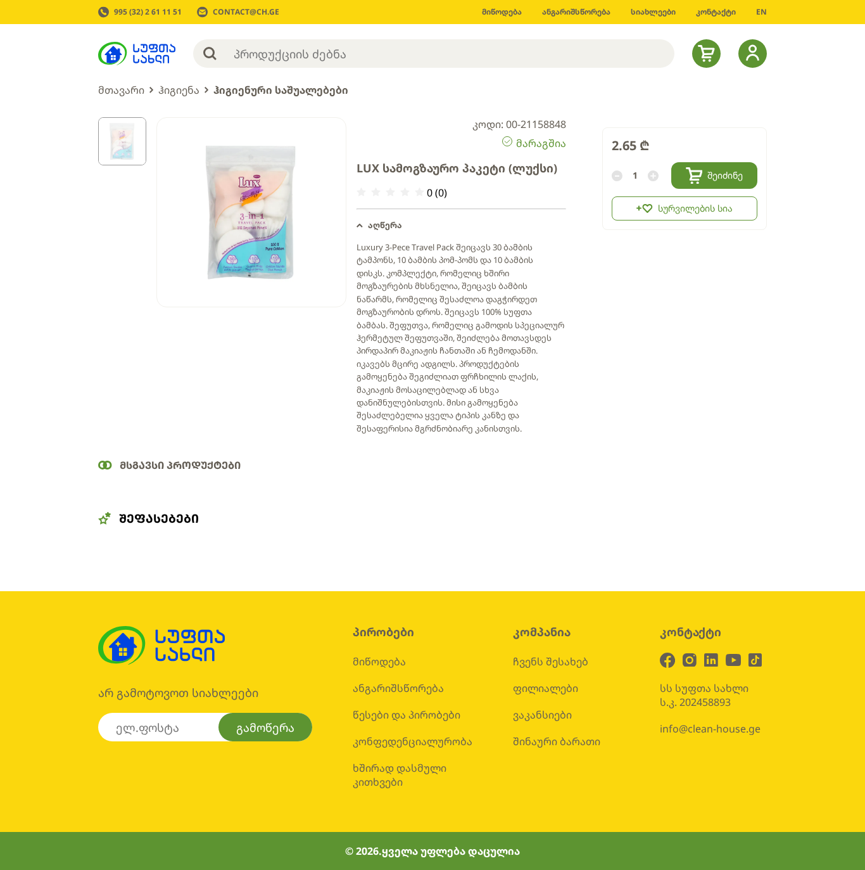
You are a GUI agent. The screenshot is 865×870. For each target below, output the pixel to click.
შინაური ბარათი (556, 741)
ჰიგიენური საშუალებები (280, 90)
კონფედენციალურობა (412, 741)
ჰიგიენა (178, 90)
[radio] (361, 192)
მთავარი (121, 90)
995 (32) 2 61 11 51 (148, 12)
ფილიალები (545, 688)
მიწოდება (379, 661)
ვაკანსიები (542, 715)
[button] (461, 226)
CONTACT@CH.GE (246, 12)
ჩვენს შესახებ (550, 661)
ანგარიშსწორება (398, 688)
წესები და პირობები (406, 715)
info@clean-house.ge (710, 729)
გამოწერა (265, 727)
